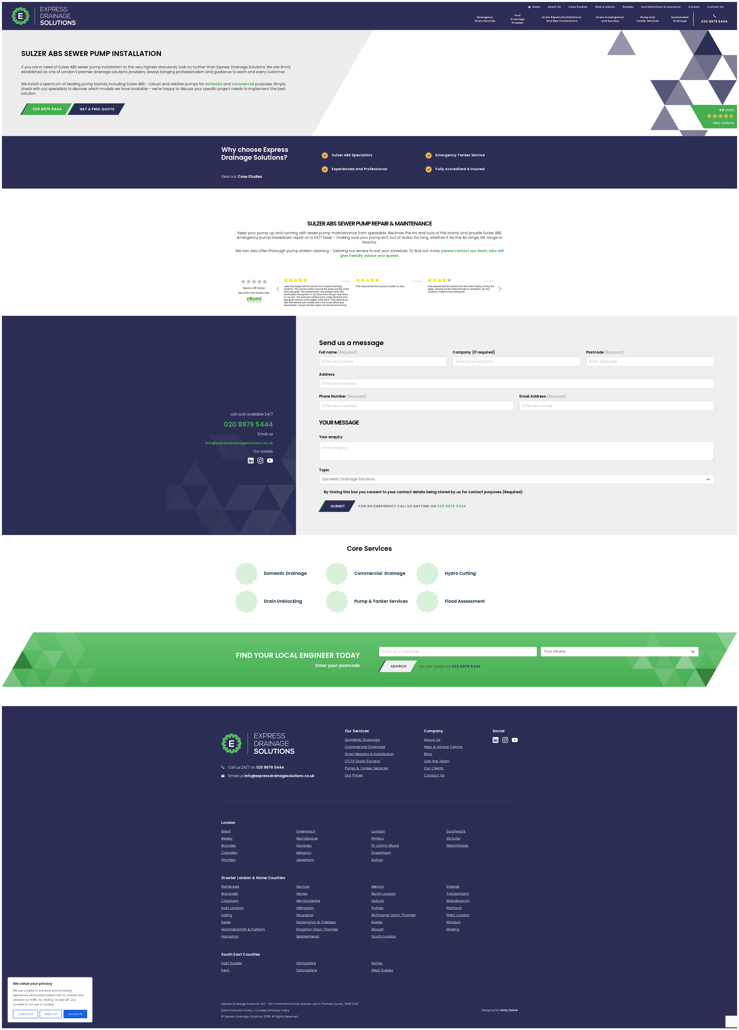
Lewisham (305, 859)
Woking (452, 929)
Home (536, 6)
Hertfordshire (308, 900)
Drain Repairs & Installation (369, 754)
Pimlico (377, 838)
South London (383, 936)
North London (383, 893)
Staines (452, 886)
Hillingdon (305, 907)
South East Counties (240, 954)
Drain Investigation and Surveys (610, 19)
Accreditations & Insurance (661, 6)
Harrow (303, 886)
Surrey (377, 963)
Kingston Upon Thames (317, 929)
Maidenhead (307, 936)
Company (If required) (474, 352)
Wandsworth (457, 900)
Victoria (453, 838)
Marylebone (307, 838)
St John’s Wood (385, 845)
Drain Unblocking (283, 601)
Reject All (51, 1014)
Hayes (302, 893)
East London (232, 907)
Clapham (230, 900)
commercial (243, 84)
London (228, 823)
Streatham (381, 852)
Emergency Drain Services (485, 19)
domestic (213, 84)
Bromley (228, 845)
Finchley (228, 859)
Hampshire (306, 963)
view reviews (723, 122)
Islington (304, 852)
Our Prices (354, 775)
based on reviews (254, 288)
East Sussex (231, 963)
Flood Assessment (465, 601)
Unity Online (509, 1010)
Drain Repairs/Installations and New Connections (561, 19)
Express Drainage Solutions (44, 16)
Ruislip (377, 922)
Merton (377, 886)
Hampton (230, 936)
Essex (226, 922)
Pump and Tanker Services (647, 19)
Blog (428, 754)
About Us (554, 6)
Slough (377, 929)
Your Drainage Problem (517, 19)
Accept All (75, 1014)
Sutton (377, 859)
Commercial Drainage (379, 573)
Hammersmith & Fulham (243, 929)
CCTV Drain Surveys (362, 761)
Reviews (628, 6)
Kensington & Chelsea (316, 922)
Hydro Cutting (460, 573)
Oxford (377, 900)
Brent (226, 831)
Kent (225, 970)
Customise (25, 1014)
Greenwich (305, 831)
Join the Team (437, 761)
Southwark (456, 831)
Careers (694, 6)
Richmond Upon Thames (393, 915)
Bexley (226, 838)
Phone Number (342, 396)
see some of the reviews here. (254, 292)
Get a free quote (97, 109)
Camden (229, 852)
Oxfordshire (306, 970)
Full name (338, 352)
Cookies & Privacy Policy (272, 1010)
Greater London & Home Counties (253, 878)
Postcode (605, 352)
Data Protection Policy (237, 1010)
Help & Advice (605, 6)
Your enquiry (331, 437)
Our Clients (434, 768)
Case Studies (577, 6)
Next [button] (500, 289)
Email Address (542, 396)
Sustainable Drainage (680, 19)
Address (327, 374)
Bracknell (229, 893)
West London (458, 915)
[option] (317, 291)
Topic (324, 470)
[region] (50, 999)
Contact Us (715, 6)
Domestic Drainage (285, 573)
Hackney (304, 845)
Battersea (230, 886)
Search (398, 666)
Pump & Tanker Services (381, 601)
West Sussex (382, 970)
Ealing (226, 915)
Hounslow (305, 915)
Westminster (457, 845)
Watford (454, 907)
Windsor (453, 922)
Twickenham (457, 893)
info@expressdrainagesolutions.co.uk (239, 443)
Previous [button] (277, 289)
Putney (377, 907)
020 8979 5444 (47, 109)
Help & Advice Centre (443, 746)
